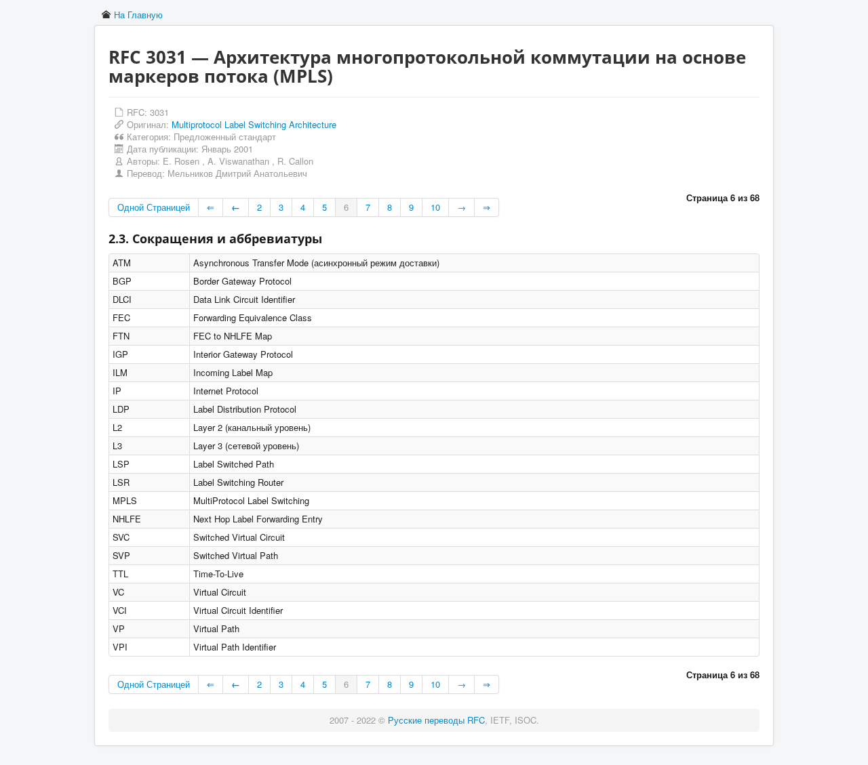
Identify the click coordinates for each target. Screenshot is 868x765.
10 (435, 207)
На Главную (138, 14)
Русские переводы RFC (436, 720)
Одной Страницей (153, 207)
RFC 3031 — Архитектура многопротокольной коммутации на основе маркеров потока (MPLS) (427, 66)
